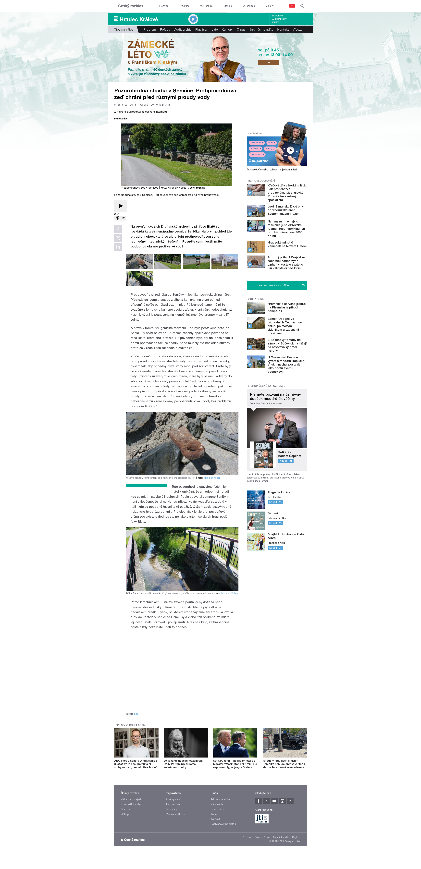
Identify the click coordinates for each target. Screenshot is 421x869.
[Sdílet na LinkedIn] (118, 247)
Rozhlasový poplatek (223, 824)
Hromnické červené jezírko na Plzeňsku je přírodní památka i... (287, 307)
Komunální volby (131, 804)
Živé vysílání (256, 154)
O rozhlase (249, 6)
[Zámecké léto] (210, 57)
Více (297, 29)
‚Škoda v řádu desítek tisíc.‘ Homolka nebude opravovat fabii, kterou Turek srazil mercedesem (284, 764)
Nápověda (216, 804)
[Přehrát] (120, 206)
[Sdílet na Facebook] (118, 229)
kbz (136, 713)
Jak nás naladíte (261, 29)
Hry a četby (256, 143)
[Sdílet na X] (118, 238)
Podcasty (171, 809)
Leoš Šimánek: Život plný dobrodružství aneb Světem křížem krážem (286, 210)
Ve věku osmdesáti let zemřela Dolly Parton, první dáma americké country (183, 764)
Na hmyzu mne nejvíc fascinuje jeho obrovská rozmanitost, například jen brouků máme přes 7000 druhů (286, 229)
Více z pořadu (258, 299)
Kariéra (214, 814)
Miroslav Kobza (177, 187)
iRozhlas (164, 6)
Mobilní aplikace (175, 814)
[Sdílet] (123, 218)
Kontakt (283, 29)
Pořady (165, 29)
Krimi (270, 143)
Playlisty (201, 29)
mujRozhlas (206, 6)
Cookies (247, 837)
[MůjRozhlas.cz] (120, 119)
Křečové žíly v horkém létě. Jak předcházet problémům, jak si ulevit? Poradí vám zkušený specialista (287, 193)
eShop (125, 814)
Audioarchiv (279, 19)
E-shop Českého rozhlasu (266, 385)
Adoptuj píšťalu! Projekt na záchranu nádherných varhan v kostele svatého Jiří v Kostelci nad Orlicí (287, 263)
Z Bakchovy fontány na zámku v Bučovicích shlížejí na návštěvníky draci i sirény (287, 345)
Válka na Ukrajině (131, 799)
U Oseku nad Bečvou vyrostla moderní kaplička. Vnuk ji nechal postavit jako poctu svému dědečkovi (286, 364)
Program (184, 6)
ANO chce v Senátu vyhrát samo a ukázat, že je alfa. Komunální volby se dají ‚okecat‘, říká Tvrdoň (136, 764)
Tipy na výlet (123, 29)
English (296, 837)
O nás (241, 29)
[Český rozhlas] (128, 6)
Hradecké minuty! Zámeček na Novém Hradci (287, 244)
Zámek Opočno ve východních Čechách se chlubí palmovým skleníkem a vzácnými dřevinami (285, 326)
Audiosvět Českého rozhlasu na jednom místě (272, 169)
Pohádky (254, 148)
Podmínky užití (281, 837)
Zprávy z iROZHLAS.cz (131, 725)
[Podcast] (117, 218)
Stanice (228, 6)
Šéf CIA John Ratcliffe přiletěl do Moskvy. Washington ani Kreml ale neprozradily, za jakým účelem (235, 764)
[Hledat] (302, 6)
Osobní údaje (262, 837)
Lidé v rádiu (217, 809)
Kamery (276, 22)
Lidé (214, 29)
